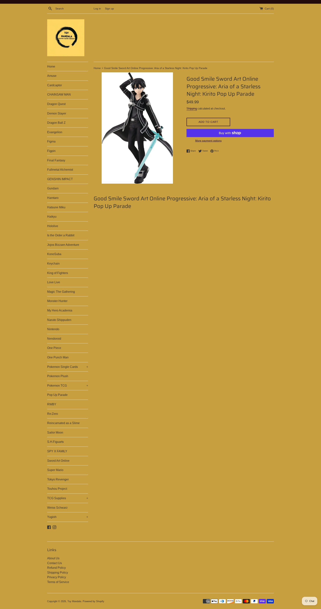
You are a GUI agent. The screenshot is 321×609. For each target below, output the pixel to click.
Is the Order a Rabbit (60, 235)
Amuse (51, 75)
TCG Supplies (67, 498)
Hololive (52, 226)
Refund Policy (56, 567)
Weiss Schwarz (57, 507)
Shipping (192, 108)
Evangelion (54, 132)
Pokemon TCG (67, 385)
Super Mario (55, 470)
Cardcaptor (54, 85)
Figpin (51, 150)
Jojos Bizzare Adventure (63, 244)
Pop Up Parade (57, 394)
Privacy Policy (56, 577)
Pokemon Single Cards (67, 366)
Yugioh (67, 516)
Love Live (53, 282)
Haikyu (51, 216)
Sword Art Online (58, 460)
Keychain (53, 263)
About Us (53, 558)
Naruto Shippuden (59, 319)
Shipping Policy (57, 572)
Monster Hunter (57, 301)
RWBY (51, 404)
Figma (51, 141)
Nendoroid (54, 338)
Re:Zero (52, 413)
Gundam (53, 188)
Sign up (109, 8)
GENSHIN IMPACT (60, 179)
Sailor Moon (55, 432)
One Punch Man (58, 357)
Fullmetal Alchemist (60, 169)
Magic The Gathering (61, 291)
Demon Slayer (56, 113)
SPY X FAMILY (57, 451)
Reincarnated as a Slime (63, 423)
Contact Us (54, 563)
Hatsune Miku (56, 207)
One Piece (54, 347)
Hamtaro (53, 197)
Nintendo (53, 329)
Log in (97, 8)
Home (51, 66)
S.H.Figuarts (55, 441)
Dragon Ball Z (56, 122)
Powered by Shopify (93, 601)
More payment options (208, 140)
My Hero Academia (59, 310)
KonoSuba (54, 254)
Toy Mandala (74, 601)
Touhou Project (57, 488)
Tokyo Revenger (58, 479)
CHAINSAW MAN (59, 94)
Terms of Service (58, 582)
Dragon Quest (56, 104)
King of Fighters (57, 273)
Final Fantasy (56, 160)
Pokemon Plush (57, 376)
